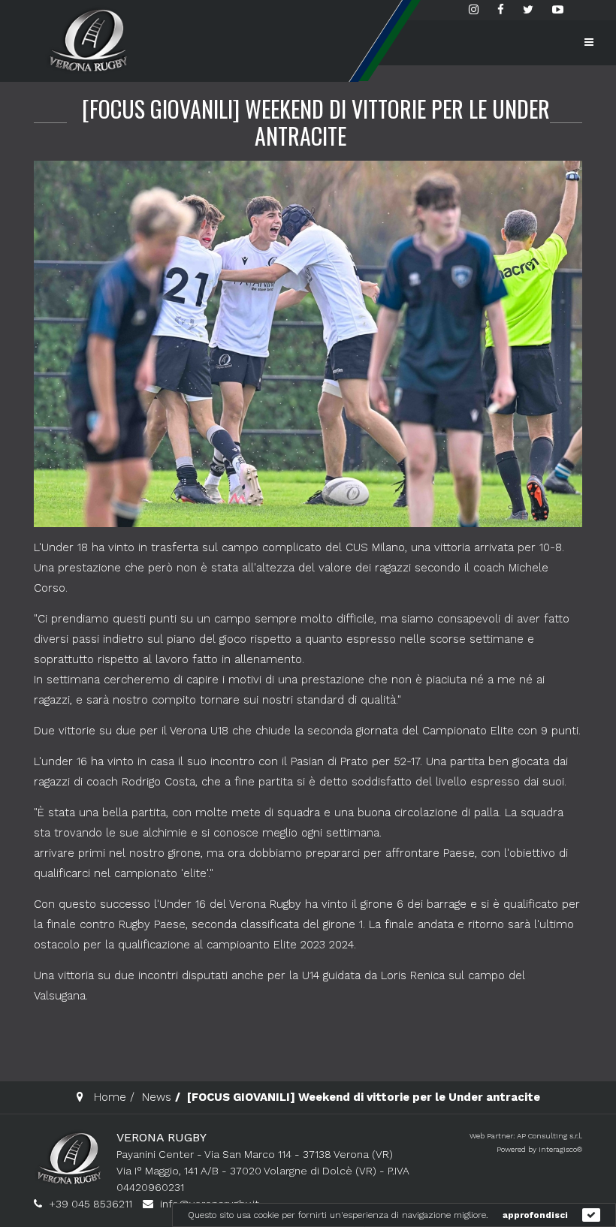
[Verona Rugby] (86, 39)
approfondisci (535, 1215)
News (156, 1097)
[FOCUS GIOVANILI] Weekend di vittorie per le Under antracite (316, 122)
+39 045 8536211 (90, 1204)
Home (110, 1097)
